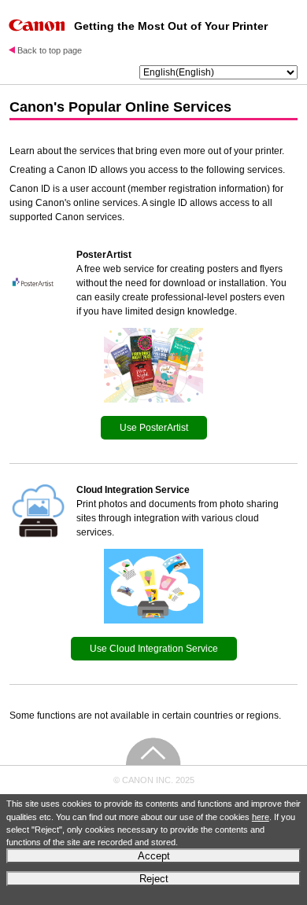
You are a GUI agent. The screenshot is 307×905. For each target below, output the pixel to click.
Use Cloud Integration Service (154, 648)
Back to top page (49, 50)
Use (154, 427)
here (260, 817)
